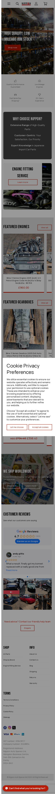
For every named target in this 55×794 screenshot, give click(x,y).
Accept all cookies (40, 427)
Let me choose (17, 427)
